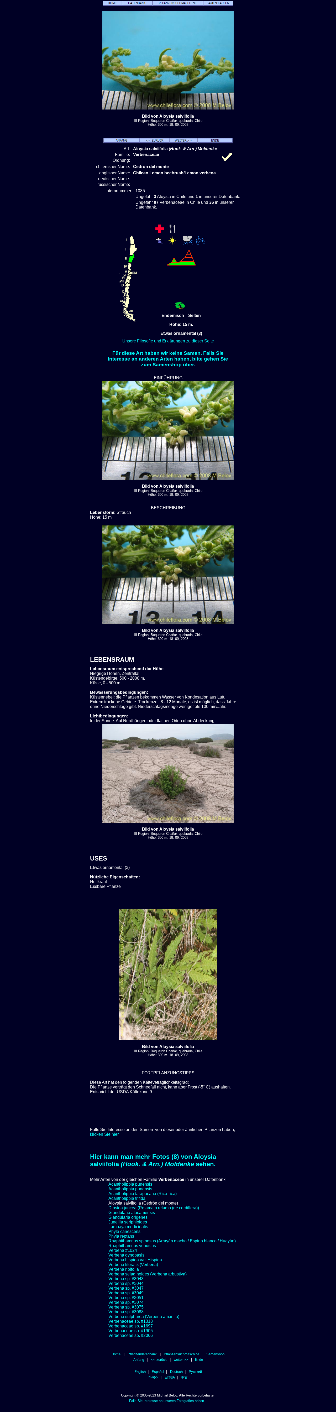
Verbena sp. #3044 (126, 1283)
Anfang (138, 1360)
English (140, 1372)
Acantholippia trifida (126, 1198)
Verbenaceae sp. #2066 (130, 1335)
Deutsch (176, 1372)
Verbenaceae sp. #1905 (130, 1330)
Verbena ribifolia (123, 1269)
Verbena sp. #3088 (126, 1312)
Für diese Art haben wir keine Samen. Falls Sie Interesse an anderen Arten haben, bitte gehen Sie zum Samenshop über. (168, 358)
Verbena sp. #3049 (126, 1293)
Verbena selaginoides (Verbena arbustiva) (147, 1274)
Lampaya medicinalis (128, 1227)
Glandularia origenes (128, 1217)
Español (158, 1372)
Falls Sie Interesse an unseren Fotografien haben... (168, 1401)
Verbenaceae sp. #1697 (130, 1326)
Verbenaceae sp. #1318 (130, 1321)
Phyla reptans (121, 1236)
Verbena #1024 (122, 1250)
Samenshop (215, 1354)
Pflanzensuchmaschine (181, 1354)
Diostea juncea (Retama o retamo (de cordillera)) (153, 1208)
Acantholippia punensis (130, 1184)
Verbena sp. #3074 (126, 1302)
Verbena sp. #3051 (126, 1297)
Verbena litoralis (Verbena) (133, 1264)
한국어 (153, 1377)
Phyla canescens (124, 1231)
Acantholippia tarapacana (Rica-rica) (142, 1193)
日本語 (170, 1377)
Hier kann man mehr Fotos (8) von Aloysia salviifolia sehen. (153, 1160)
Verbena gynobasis (126, 1255)
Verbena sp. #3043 (126, 1278)
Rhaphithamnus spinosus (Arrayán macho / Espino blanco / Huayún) (172, 1241)
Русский (195, 1372)
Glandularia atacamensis (131, 1212)
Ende (199, 1360)
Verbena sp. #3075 (126, 1307)
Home (116, 1354)
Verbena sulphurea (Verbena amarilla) (143, 1316)
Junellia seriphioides (127, 1222)
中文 (184, 1377)
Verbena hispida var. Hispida (135, 1260)
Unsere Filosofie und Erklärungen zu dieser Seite (168, 341)
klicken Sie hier (104, 1134)
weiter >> (181, 1360)
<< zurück (159, 1360)
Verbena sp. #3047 (126, 1288)
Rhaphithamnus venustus (132, 1245)
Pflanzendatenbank (142, 1354)
